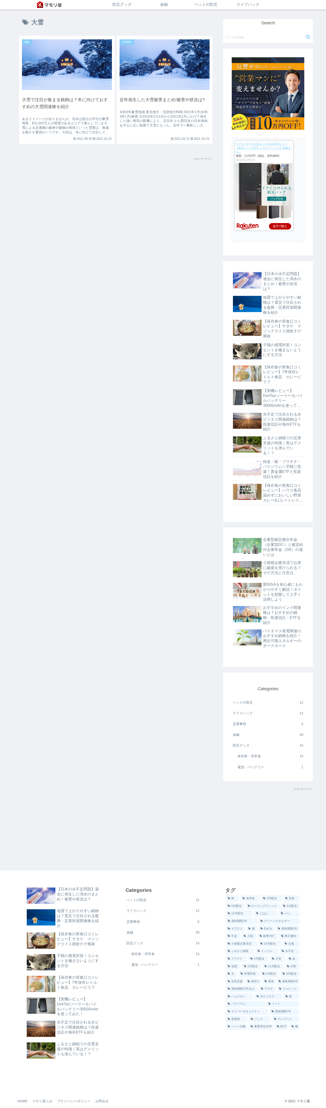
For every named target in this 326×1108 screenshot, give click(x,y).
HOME (22, 1101)
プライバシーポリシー (73, 1101)
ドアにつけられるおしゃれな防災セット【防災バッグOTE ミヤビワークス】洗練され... (263, 148)
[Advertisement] (115, 194)
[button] (308, 37)
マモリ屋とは (42, 1101)
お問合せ (102, 1101)
